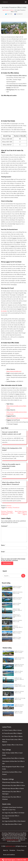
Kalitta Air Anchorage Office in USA (18, 627)
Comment (4, 526)
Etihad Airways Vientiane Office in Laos (12, 782)
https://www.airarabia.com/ (14, 371)
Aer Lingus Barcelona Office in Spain (12, 824)
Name (3, 545)
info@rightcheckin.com (12, 840)
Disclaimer (12, 850)
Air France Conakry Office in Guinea (12, 730)
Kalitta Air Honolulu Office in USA (17, 592)
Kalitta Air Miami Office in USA (17, 604)
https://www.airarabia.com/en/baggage (17, 418)
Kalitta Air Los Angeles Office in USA (17, 616)
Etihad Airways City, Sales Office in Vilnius (13, 785)
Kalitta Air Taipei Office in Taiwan (17, 638)
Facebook (19, 14)
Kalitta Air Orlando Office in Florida (17, 598)
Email (2, 551)
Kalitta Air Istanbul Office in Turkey (17, 632)
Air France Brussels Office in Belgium (12, 733)
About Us (5, 850)
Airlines (12, 10)
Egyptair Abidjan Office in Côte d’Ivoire (12, 745)
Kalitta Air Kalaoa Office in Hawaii (17, 587)
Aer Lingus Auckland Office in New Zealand (13, 821)
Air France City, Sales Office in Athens (12, 736)
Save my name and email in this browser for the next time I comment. (13, 559)
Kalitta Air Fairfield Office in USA (17, 621)
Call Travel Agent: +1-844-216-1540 (15, 860)
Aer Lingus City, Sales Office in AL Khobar (13, 813)
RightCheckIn (6, 10)
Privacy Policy (20, 850)
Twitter (9, 14)
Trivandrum (15, 507)
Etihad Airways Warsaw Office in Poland (13, 788)
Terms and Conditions (9, 854)
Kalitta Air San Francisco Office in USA (17, 610)
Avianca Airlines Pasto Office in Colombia (13, 758)
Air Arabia (4, 311)
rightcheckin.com (10, 846)
